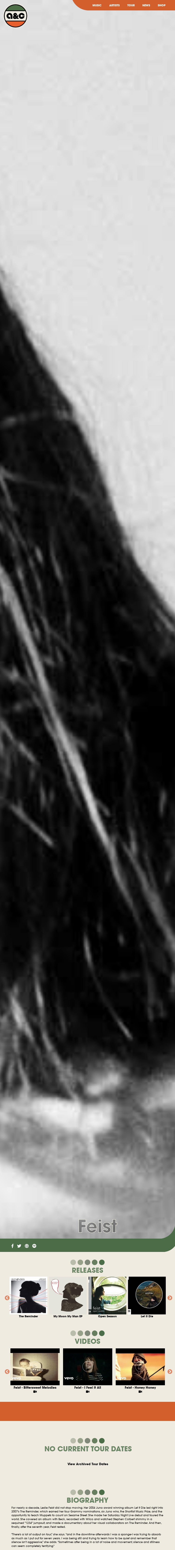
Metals (68, 1316)
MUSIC (97, 5)
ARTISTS (114, 5)
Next (169, 1297)
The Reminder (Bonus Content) (147, 1318)
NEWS (146, 5)
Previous (6, 1297)
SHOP (161, 5)
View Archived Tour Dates (88, 1464)
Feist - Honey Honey (140, 1388)
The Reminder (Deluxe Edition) (107, 1318)
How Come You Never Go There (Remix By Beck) (28, 1318)
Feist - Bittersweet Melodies (35, 1388)
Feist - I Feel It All (87, 1388)
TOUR (131, 5)
